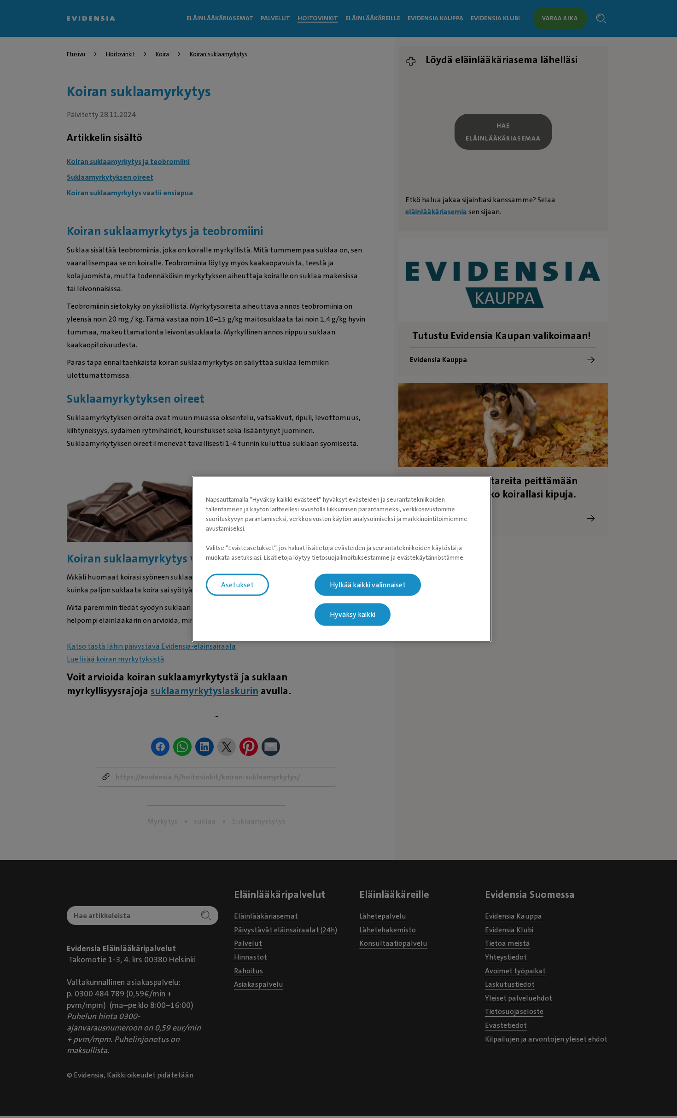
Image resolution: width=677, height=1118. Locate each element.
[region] (341, 559)
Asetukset (237, 584)
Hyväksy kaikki (352, 614)
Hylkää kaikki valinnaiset (368, 584)
